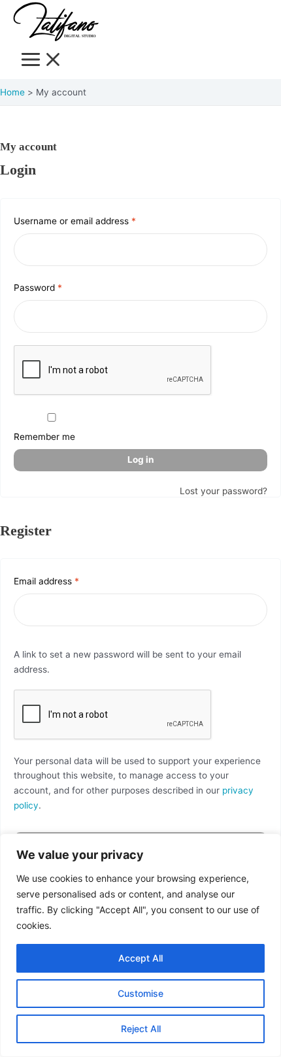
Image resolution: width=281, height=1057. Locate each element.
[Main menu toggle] (42, 60)
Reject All (141, 1028)
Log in (140, 459)
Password (56, 285)
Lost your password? (223, 491)
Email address (65, 579)
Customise (140, 993)
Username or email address (93, 219)
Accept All (140, 958)
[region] (140, 945)
